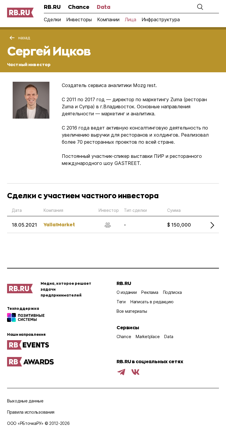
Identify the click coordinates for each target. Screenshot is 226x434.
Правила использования (30, 412)
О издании (127, 292)
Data (103, 6)
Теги (121, 301)
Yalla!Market (59, 224)
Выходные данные (25, 400)
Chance (78, 6)
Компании (108, 19)
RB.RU (52, 6)
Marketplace (147, 336)
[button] (200, 7)
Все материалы (132, 311)
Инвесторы (79, 19)
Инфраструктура (161, 19)
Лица (130, 19)
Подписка (172, 292)
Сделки (52, 19)
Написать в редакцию (152, 301)
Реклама (149, 292)
